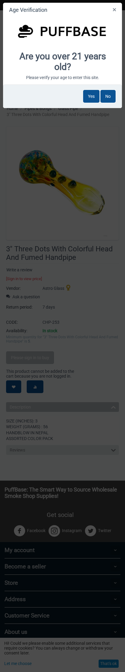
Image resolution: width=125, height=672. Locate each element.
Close (115, 11)
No (108, 96)
